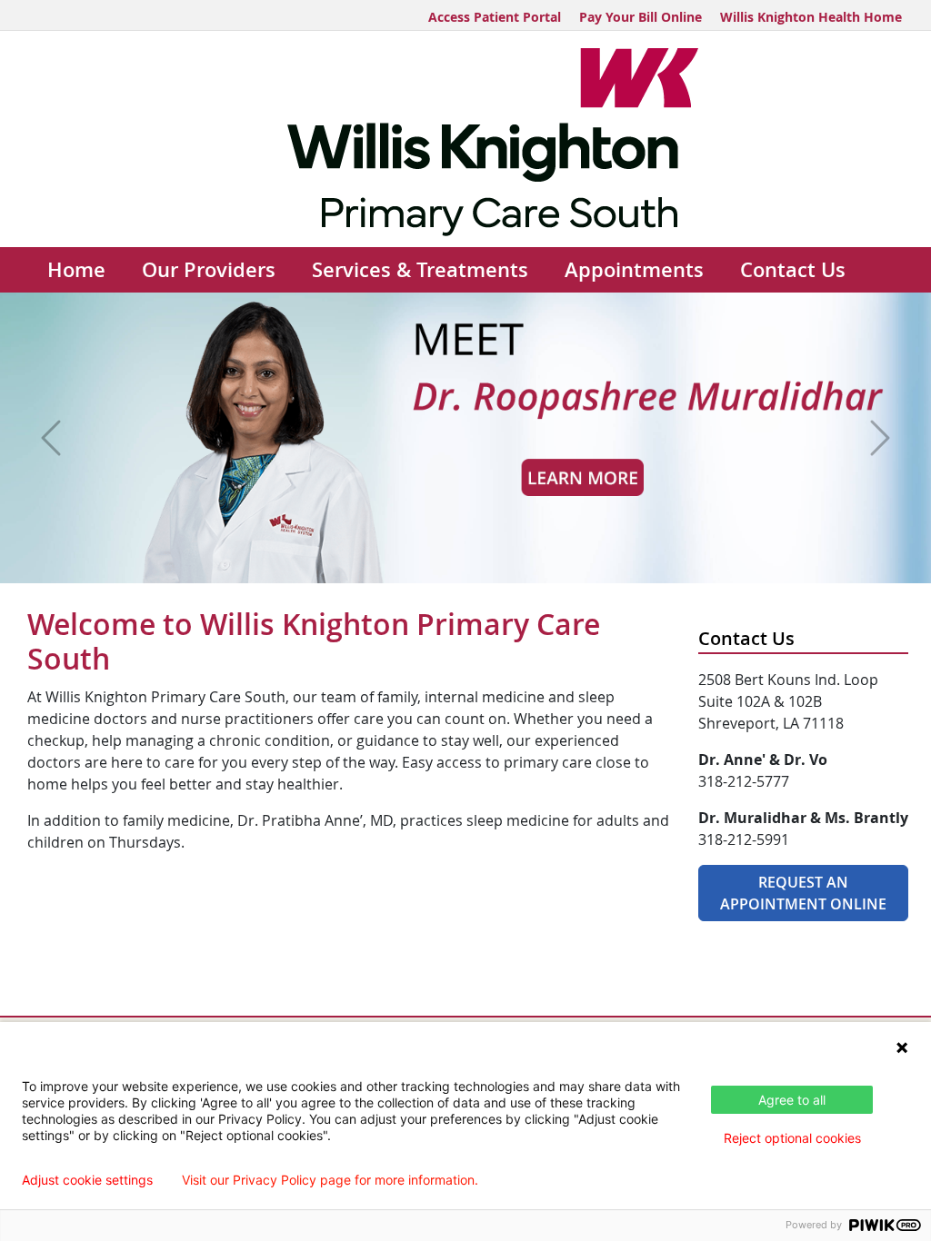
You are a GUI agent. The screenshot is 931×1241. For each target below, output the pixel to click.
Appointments (634, 269)
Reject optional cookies (792, 1138)
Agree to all (792, 1099)
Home (76, 269)
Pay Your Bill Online (640, 16)
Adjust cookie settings (87, 1180)
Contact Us (793, 269)
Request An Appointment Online (803, 893)
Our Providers (208, 269)
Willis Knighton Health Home (811, 16)
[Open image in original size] (466, 143)
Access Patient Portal (494, 16)
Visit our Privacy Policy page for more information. (330, 1180)
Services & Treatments (420, 269)
